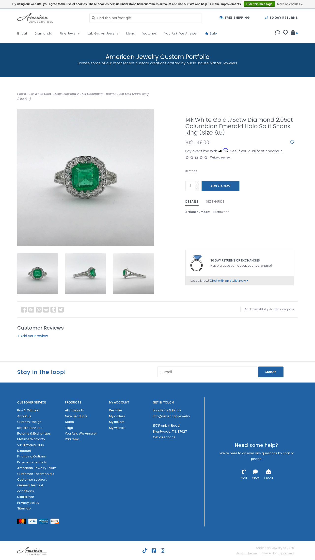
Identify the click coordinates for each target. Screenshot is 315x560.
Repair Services (29, 427)
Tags (69, 427)
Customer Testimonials (35, 474)
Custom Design (29, 422)
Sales (69, 422)
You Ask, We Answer (181, 33)
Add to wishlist (255, 309)
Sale (213, 33)
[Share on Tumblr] (53, 310)
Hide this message (259, 4)
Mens (130, 33)
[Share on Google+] (31, 310)
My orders (117, 416)
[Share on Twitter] (61, 310)
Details (192, 201)
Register (115, 410)
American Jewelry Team (36, 468)
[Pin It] (39, 310)
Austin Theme (246, 553)
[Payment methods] (22, 522)
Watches (149, 33)
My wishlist (117, 427)
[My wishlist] (285, 33)
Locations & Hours (167, 410)
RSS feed (72, 439)
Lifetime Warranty (31, 439)
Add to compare (281, 309)
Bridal (22, 33)
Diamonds (43, 33)
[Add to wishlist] (292, 142)
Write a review (220, 157)
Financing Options (31, 456)
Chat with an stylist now (228, 281)
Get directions (164, 437)
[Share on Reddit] (46, 310)
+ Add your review (32, 335)
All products (74, 410)
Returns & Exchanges (34, 433)
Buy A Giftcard (28, 410)
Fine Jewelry (70, 33)
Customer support (32, 479)
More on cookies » (290, 4)
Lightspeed (286, 553)
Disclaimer (25, 496)
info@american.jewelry (171, 416)
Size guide (215, 201)
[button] (277, 33)
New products (76, 416)
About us (24, 416)
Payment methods (32, 462)
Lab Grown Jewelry (103, 33)
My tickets (117, 422)
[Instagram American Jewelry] (163, 550)
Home (21, 94)
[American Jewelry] (49, 18)
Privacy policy (28, 502)
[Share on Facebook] (24, 310)
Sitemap (24, 508)
